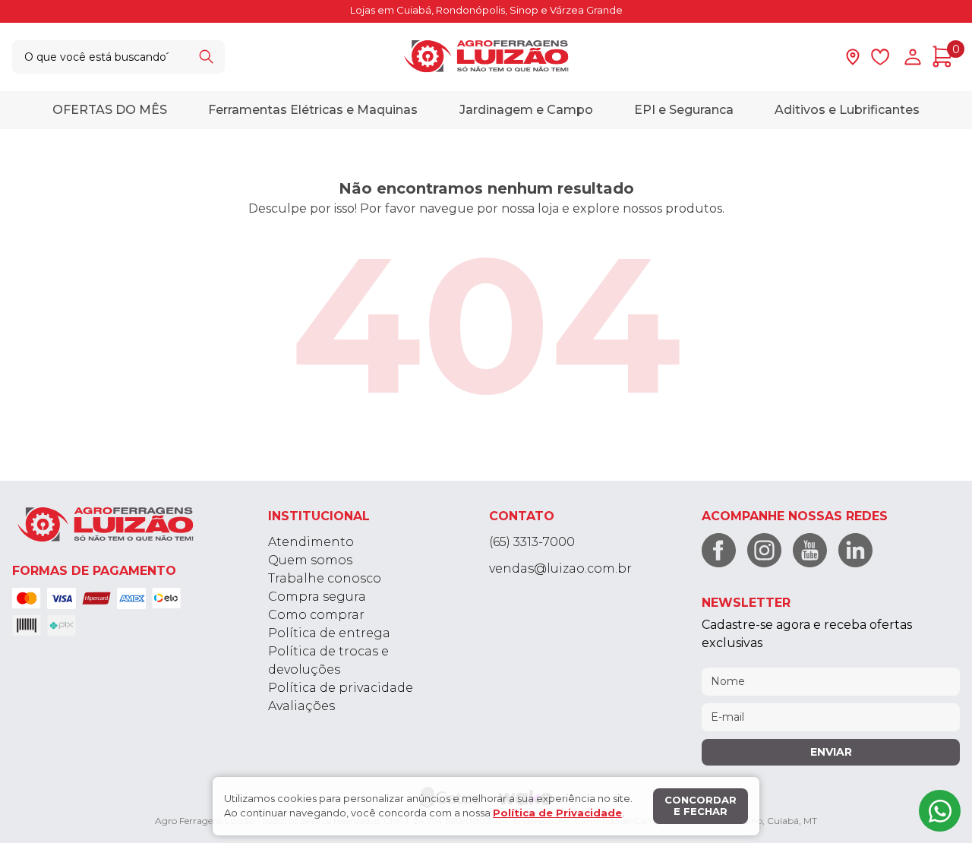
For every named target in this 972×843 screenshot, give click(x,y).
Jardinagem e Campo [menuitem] (526, 109)
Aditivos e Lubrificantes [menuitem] (847, 109)
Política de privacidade (340, 687)
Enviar (831, 752)
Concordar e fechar (700, 806)
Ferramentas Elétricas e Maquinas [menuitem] (313, 109)
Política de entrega (329, 633)
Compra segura (317, 596)
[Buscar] (206, 56)
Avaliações (301, 706)
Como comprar (316, 615)
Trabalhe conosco (324, 578)
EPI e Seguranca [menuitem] (684, 109)
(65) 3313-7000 (532, 542)
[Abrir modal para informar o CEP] (853, 57)
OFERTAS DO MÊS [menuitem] (109, 109)
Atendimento (311, 542)
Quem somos (310, 560)
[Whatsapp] (940, 811)
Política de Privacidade (557, 813)
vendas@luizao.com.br (560, 568)
